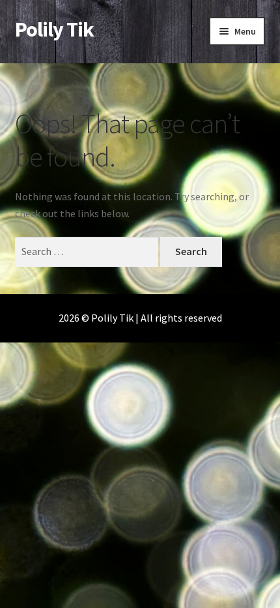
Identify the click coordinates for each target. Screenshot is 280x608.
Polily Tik (54, 29)
